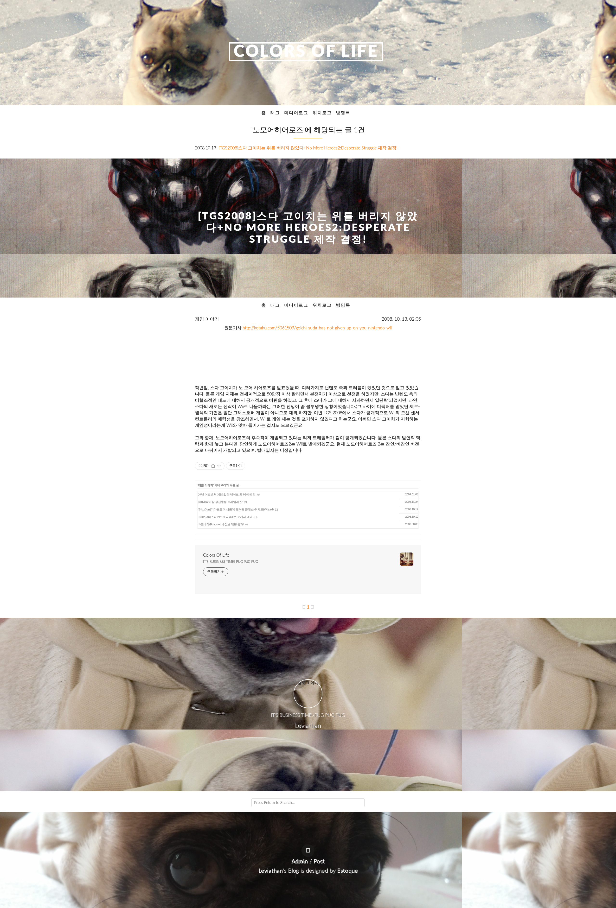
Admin (299, 861)
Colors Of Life (306, 52)
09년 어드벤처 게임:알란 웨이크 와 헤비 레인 (226, 494)
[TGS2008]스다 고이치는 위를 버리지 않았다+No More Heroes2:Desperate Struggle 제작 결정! (308, 148)
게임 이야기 (207, 319)
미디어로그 (296, 113)
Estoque (347, 871)
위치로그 (322, 113)
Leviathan (270, 871)
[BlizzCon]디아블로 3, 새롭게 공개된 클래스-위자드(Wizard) (236, 509)
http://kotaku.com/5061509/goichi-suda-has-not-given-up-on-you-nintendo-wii (317, 328)
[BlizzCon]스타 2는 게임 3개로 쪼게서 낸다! (225, 516)
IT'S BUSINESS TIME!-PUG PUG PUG (230, 562)
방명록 (343, 113)
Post (319, 861)
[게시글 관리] (219, 466)
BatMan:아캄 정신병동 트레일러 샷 (220, 502)
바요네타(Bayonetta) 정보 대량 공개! (221, 524)
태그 (275, 113)
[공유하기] (213, 466)
